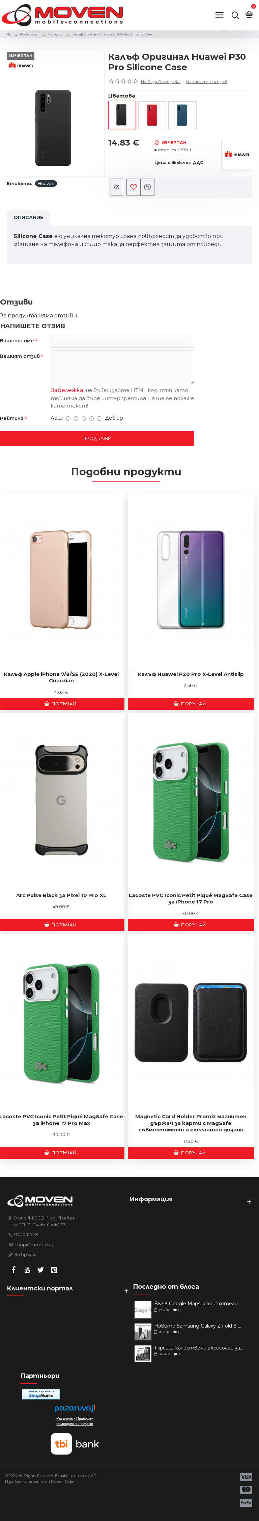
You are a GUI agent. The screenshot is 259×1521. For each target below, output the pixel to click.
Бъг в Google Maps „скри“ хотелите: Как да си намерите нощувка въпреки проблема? (199, 1303)
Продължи (97, 438)
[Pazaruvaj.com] (75, 1410)
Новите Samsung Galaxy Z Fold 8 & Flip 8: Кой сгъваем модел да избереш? (199, 1326)
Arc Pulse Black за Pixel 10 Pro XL (61, 895)
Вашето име (17, 341)
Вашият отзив (20, 356)
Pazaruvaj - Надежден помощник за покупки (74, 1421)
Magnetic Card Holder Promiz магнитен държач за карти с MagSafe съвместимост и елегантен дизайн (191, 1123)
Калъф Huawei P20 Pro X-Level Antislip (191, 674)
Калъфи (55, 34)
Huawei (46, 183)
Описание (28, 217)
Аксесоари (29, 34)
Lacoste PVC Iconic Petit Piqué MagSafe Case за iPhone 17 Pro (191, 898)
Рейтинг (12, 418)
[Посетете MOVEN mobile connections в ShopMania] (41, 1394)
